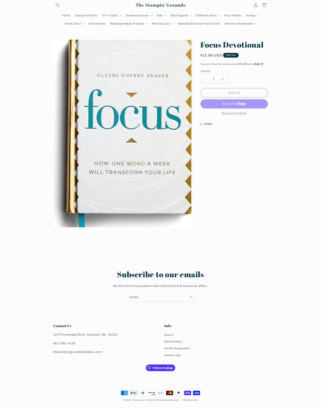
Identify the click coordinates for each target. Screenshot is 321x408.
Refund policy (190, 400)
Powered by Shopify (168, 400)
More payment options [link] (234, 113)
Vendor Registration (177, 348)
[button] (57, 5)
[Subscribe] (191, 297)
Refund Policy (173, 341)
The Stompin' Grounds (144, 400)
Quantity (205, 71)
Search (169, 334)
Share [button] (208, 123)
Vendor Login (172, 355)
